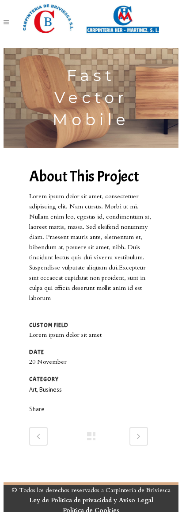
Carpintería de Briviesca (138, 490)
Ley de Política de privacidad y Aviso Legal (91, 500)
